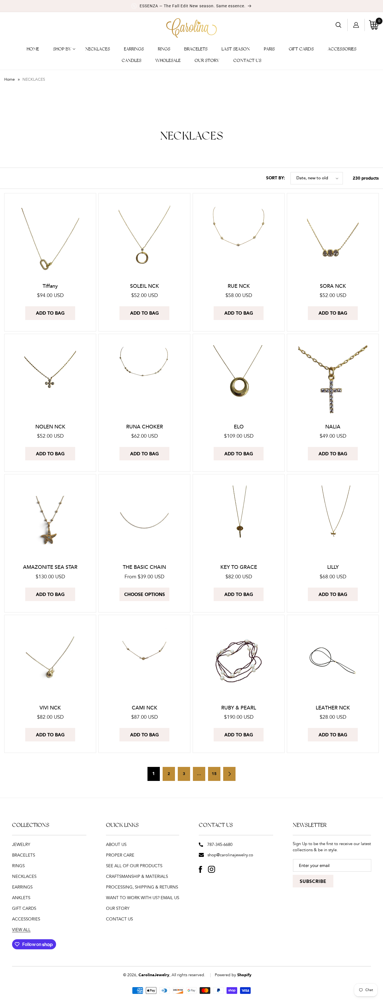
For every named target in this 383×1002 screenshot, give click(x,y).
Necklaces (24, 876)
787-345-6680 (219, 844)
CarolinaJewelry (154, 975)
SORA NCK (333, 286)
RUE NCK (239, 286)
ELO (239, 427)
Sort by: (275, 178)
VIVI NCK (50, 708)
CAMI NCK (144, 708)
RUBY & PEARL (238, 708)
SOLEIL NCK (144, 286)
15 (214, 774)
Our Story (118, 908)
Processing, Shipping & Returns (142, 887)
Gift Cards (24, 908)
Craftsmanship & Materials (137, 876)
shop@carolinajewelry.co (230, 855)
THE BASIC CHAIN (144, 567)
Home (9, 79)
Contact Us (119, 919)
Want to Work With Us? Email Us (142, 898)
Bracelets (23, 855)
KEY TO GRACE (238, 567)
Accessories (26, 919)
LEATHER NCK (333, 708)
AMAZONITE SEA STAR (50, 567)
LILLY (333, 567)
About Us (116, 844)
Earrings (22, 887)
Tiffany (50, 286)
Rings (18, 866)
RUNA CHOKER (144, 427)
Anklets (21, 898)
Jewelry (21, 844)
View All (21, 930)
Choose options (144, 594)
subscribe (313, 881)
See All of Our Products (134, 866)
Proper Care (120, 855)
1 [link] (153, 774)
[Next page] (229, 774)
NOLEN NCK (50, 427)
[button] (62, 49)
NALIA (332, 427)
